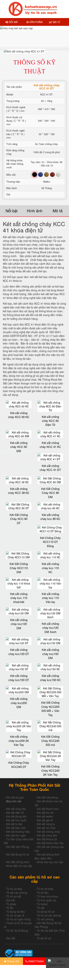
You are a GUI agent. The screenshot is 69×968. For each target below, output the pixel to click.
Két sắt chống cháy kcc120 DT (18, 652)
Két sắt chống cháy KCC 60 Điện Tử (50, 421)
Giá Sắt (10, 938)
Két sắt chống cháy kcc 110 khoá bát (18, 598)
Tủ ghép (11, 904)
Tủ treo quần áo (46, 900)
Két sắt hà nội (45, 812)
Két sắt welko (45, 816)
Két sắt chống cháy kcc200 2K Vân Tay (19, 740)
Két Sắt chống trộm (18, 862)
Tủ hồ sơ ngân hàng (18, 919)
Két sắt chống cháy (48, 831)
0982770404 (36, 961)
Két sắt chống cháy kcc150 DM (50, 654)
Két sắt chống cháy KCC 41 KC (50, 445)
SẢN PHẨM (36, 22)
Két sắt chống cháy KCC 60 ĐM (18, 447)
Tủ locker (42, 904)
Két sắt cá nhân (46, 828)
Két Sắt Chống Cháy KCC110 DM (19, 568)
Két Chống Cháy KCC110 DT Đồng (50, 542)
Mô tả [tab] (57, 210)
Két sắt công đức (47, 835)
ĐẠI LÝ (56, 22)
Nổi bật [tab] (12, 210)
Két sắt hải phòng (47, 797)
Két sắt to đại (14, 824)
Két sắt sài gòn (15, 797)
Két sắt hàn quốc (16, 820)
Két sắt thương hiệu (18, 831)
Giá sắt (10, 900)
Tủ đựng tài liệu (15, 911)
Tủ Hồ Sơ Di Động (17, 930)
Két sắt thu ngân (16, 835)
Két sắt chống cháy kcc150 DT (18, 678)
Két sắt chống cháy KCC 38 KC (18, 491)
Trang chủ (12, 961)
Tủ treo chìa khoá (47, 896)
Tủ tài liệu (42, 892)
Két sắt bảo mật (15, 828)
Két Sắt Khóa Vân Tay (50, 843)
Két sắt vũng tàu (16, 809)
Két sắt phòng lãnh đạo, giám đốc (47, 856)
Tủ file (9, 908)
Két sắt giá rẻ (45, 820)
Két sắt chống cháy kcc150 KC (50, 678)
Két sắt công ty (46, 824)
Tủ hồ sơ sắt (13, 896)
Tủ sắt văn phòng (16, 892)
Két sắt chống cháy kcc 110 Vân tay (50, 598)
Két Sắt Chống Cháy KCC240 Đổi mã (50, 740)
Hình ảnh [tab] (34, 210)
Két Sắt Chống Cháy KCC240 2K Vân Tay (50, 770)
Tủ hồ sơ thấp (45, 889)
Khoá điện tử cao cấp (19, 866)
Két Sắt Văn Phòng (17, 847)
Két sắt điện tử (15, 812)
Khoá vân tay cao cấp (50, 862)
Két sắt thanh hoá (47, 809)
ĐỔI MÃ (13, 22)
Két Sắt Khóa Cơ (47, 839)
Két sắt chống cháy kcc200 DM (18, 703)
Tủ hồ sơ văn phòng (49, 915)
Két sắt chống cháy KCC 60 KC (18, 415)
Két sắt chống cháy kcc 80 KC (50, 517)
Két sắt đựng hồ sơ (17, 854)
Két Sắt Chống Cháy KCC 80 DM (50, 493)
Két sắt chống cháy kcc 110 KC (50, 568)
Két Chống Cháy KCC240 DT (18, 764)
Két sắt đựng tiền (16, 816)
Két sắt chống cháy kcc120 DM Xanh (50, 628)
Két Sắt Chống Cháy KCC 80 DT (19, 519)
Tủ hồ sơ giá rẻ (15, 915)
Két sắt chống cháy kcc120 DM (18, 624)
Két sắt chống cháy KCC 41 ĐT (50, 468)
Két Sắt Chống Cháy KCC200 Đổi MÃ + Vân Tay (50, 708)
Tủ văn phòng (45, 919)
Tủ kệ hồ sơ (44, 938)
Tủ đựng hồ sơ (45, 911)
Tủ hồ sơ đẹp (14, 889)
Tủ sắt (40, 908)
